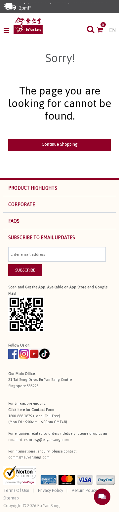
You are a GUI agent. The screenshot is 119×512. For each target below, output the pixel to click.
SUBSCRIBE (25, 270)
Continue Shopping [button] (60, 144)
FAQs (14, 221)
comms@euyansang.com (29, 457)
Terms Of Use (16, 490)
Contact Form (42, 410)
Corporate (21, 204)
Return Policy (84, 490)
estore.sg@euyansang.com (46, 440)
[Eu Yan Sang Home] (28, 26)
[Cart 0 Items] (103, 30)
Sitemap (11, 497)
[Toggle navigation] (8, 30)
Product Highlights (32, 188)
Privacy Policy (50, 490)
